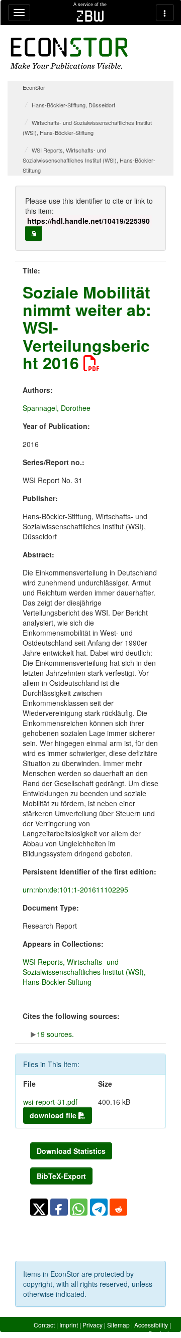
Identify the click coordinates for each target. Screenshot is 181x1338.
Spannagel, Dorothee (56, 408)
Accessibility (151, 1324)
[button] (39, 1207)
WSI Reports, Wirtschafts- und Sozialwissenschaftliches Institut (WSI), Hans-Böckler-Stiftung (89, 160)
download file (54, 1115)
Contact (44, 1324)
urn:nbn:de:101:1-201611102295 (75, 889)
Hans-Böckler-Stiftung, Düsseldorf (73, 105)
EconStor (34, 87)
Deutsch (159, 1333)
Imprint (68, 1324)
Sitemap (118, 1324)
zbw (90, 16)
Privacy (92, 1324)
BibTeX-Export (61, 1176)
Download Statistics (71, 1151)
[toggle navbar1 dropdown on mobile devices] (19, 12)
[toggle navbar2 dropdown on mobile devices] (165, 12)
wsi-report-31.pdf (50, 1102)
